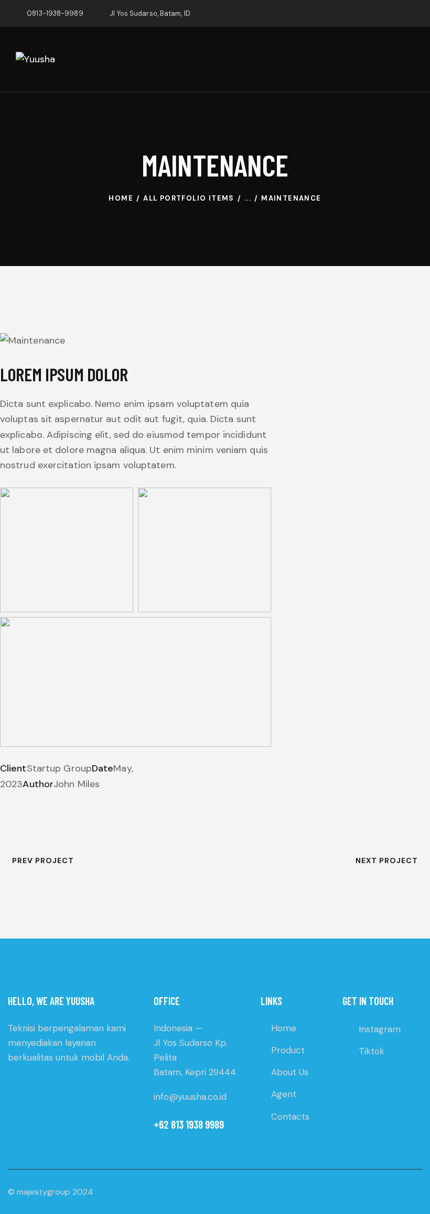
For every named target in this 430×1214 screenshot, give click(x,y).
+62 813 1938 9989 (189, 1124)
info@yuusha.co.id (190, 1096)
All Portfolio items (188, 198)
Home (121, 198)
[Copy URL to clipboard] (78, 799)
